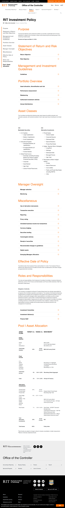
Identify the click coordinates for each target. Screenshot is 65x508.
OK (60, 505)
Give (62, 1)
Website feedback (39, 489)
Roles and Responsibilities (8, 60)
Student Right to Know (53, 496)
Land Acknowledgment (37, 496)
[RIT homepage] (9, 5)
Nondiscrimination (52, 498)
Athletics (20, 499)
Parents (20, 1)
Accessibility (35, 501)
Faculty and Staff (26, 1)
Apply (59, 1)
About (4, 494)
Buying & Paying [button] (22, 9)
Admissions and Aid (7, 502)
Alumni (32, 1)
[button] (61, 12)
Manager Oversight (9, 49)
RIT (3, 23)
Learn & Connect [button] (31, 13)
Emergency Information (37, 500)
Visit (56, 1)
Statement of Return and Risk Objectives (9, 32)
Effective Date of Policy (8, 56)
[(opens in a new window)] (34, 446)
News (52, 5)
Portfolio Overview (8, 42)
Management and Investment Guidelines (8, 37)
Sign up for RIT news (52, 489)
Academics (5, 497)
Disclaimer (35, 498)
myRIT (61, 5)
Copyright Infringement (53, 500)
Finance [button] (31, 9)
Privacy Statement (52, 501)
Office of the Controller (32, 5)
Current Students (13, 1)
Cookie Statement (13, 506)
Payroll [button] (37, 9)
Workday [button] (56, 9)
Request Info (51, 1)
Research (20, 494)
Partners (37, 1)
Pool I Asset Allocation (6, 65)
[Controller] (12, 446)
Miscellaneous (7, 52)
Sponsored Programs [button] (46, 9)
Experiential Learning (7, 499)
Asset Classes (7, 46)
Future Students (5, 1)
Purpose (5, 28)
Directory (57, 5)
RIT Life (20, 497)
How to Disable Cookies (23, 506)
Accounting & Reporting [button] (10, 9)
